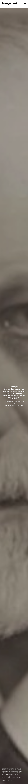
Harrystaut (9, 3)
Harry (14, 403)
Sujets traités (20, 405)
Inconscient (9, 405)
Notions (14, 405)
